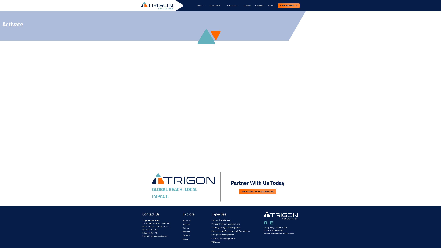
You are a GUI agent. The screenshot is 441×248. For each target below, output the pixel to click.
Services (186, 224)
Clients (247, 5)
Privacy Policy (268, 227)
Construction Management (223, 238)
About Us (187, 220)
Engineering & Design (220, 220)
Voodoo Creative (288, 233)
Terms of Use (281, 227)
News (270, 5)
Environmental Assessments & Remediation (230, 231)
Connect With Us (288, 5)
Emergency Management (222, 234)
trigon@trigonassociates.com (155, 236)
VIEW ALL (215, 242)
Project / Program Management (225, 224)
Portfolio (186, 231)
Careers (259, 5)
